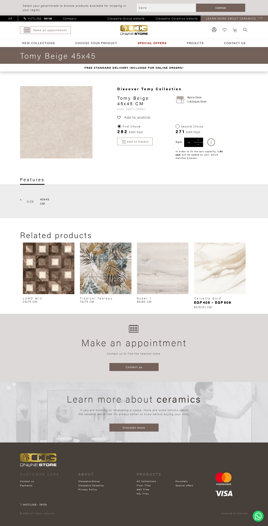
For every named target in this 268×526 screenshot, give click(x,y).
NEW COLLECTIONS (38, 43)
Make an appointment (50, 30)
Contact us (134, 367)
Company (70, 18)
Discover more (134, 427)
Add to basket (138, 141)
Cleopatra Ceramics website (177, 18)
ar (10, 18)
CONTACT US (235, 43)
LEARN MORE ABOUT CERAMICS (231, 18)
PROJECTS (195, 43)
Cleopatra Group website (126, 18)
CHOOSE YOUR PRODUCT (96, 43)
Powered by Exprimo (235, 513)
